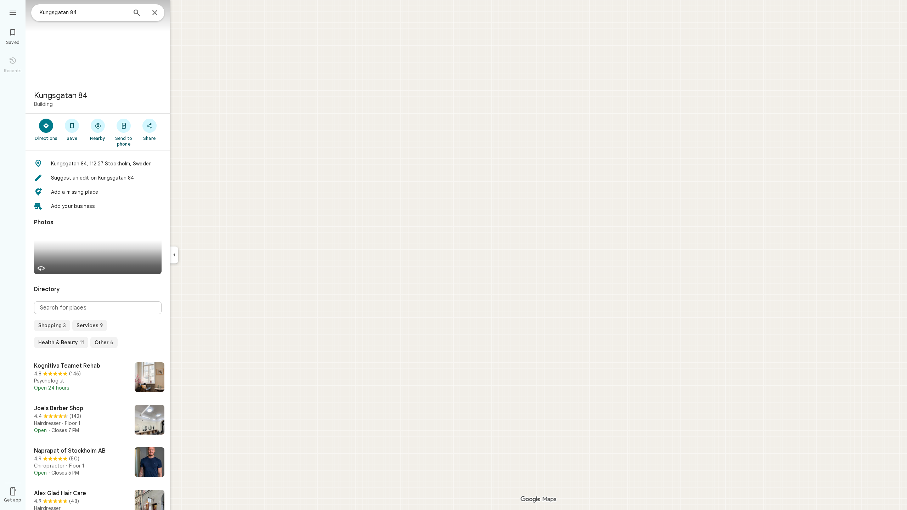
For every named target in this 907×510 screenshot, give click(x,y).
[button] (98, 164)
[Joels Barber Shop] (98, 420)
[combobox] (83, 12)
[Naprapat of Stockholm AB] (98, 463)
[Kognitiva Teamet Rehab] (98, 378)
